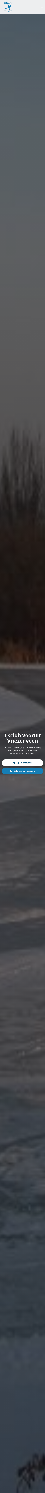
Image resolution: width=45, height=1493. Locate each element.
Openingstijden (24, 762)
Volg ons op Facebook (24, 771)
